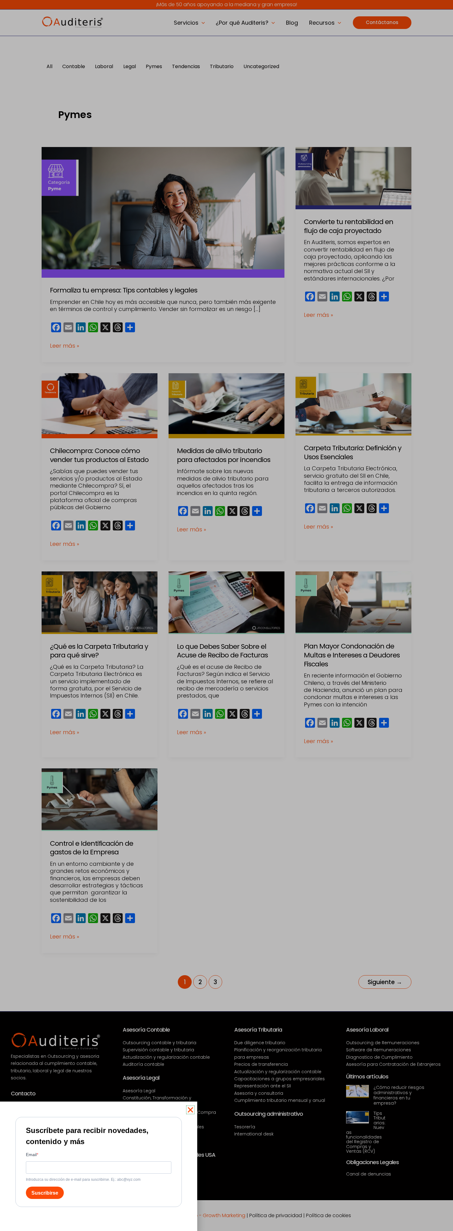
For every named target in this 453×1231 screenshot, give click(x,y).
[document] (226, 615)
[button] (190, 1110)
